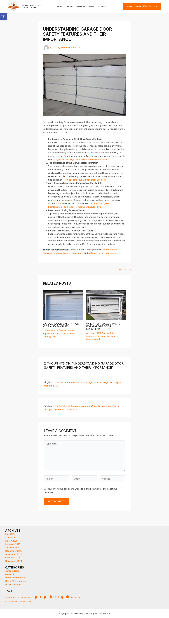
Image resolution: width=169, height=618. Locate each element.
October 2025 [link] (12, 557)
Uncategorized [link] (49, 336)
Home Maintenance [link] (66, 333)
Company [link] (8, 598)
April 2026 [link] (10, 537)
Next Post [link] (125, 269)
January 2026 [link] (12, 547)
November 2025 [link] (13, 554)
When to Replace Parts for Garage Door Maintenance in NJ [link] (103, 326)
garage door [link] (28, 598)
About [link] (70, 6)
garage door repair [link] (52, 596)
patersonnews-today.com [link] (102, 253)
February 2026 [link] (12, 544)
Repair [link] (31, 601)
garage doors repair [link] (12, 601)
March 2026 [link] (11, 540)
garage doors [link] (12, 570)
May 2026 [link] (10, 534)
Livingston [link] (23, 601)
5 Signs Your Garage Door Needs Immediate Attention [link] (81, 159)
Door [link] (14, 598)
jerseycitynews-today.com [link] (69, 253)
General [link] (63, 330)
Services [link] (81, 6)
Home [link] (59, 6)
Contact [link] (103, 6)
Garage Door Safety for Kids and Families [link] (61, 325)
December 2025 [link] (13, 550)
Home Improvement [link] (16, 577)
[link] (3, 16)
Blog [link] (91, 6)
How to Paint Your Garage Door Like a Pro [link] (85, 179)
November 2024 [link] (13, 561)
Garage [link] (20, 598)
